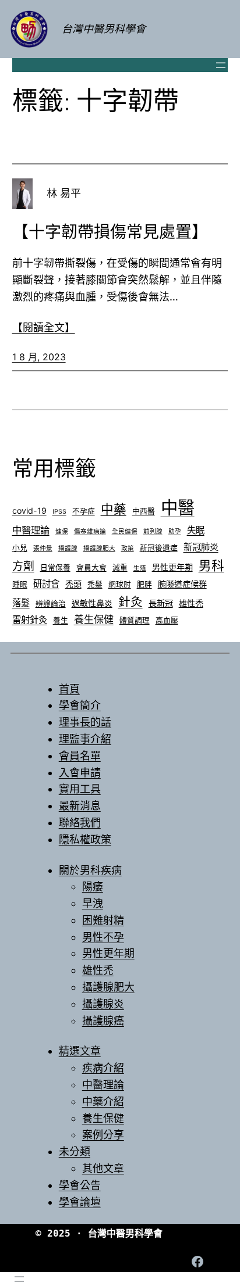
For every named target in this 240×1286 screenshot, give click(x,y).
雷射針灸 (29, 619)
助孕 (174, 531)
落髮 (21, 602)
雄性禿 (191, 603)
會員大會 (91, 567)
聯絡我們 (80, 822)
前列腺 (153, 531)
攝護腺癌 (103, 1021)
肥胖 (144, 584)
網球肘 (119, 584)
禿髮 (95, 584)
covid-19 (29, 510)
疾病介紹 (103, 1068)
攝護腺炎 (103, 1004)
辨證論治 (51, 603)
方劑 (23, 566)
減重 (120, 567)
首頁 (69, 689)
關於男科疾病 (90, 870)
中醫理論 (31, 530)
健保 (61, 531)
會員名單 (80, 756)
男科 (211, 565)
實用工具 (80, 789)
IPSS (59, 511)
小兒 (19, 547)
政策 (127, 548)
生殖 (139, 568)
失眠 (195, 530)
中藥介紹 (103, 1101)
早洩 (92, 903)
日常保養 (55, 567)
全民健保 (124, 531)
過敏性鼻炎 (92, 603)
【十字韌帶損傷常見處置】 (110, 232)
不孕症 (83, 511)
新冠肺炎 (200, 547)
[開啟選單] (221, 65)
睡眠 (19, 584)
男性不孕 (103, 937)
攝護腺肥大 (99, 548)
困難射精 (103, 920)
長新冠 (161, 603)
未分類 (74, 1151)
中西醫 (143, 511)
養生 (60, 620)
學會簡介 (80, 705)
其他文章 (103, 1168)
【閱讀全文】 (43, 327)
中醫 (178, 507)
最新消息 (80, 806)
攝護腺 (67, 548)
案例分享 (103, 1135)
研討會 (46, 583)
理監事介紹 (85, 739)
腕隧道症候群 (182, 584)
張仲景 (42, 548)
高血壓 (167, 620)
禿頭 (73, 584)
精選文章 (80, 1051)
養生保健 (94, 619)
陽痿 (92, 886)
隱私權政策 (85, 839)
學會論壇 (80, 1202)
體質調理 (134, 620)
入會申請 (80, 772)
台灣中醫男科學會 (104, 29)
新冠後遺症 (159, 547)
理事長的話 (85, 722)
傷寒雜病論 (90, 531)
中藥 (113, 509)
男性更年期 (172, 567)
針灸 (130, 601)
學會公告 (80, 1185)
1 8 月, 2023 (39, 357)
